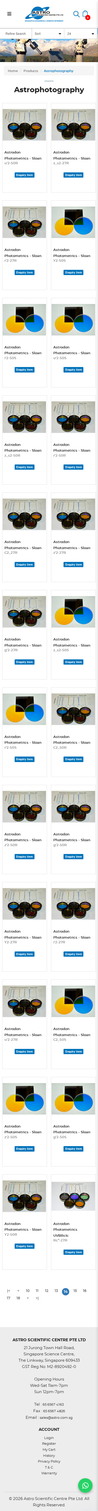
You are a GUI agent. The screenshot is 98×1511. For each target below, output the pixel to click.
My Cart (49, 1450)
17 (8, 1298)
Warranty (49, 1473)
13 (56, 1291)
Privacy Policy (49, 1461)
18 (18, 1298)
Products (31, 71)
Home (13, 71)
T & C (49, 1467)
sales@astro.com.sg (56, 1418)
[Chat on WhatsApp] (85, 1485)
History (49, 1456)
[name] (25, 124)
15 (75, 1291)
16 (85, 1291)
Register (49, 1444)
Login (49, 1438)
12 (46, 1291)
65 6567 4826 (54, 1411)
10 (28, 1291)
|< (8, 1291)
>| (37, 1298)
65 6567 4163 (53, 1404)
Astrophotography (58, 71)
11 (37, 1291)
